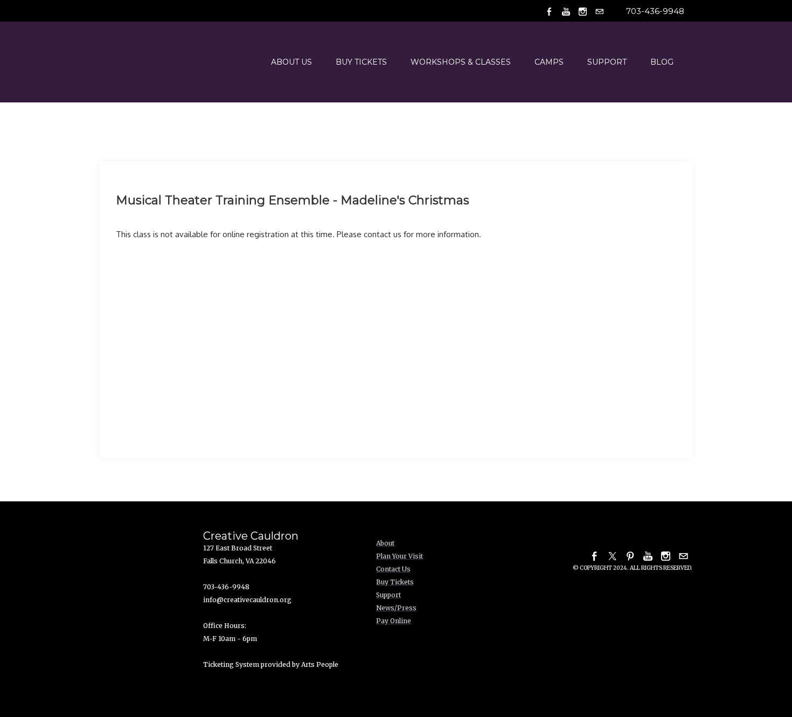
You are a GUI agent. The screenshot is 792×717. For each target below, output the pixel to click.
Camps (549, 62)
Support (607, 62)
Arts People (319, 664)
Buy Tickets (361, 62)
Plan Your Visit (399, 556)
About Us (291, 62)
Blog (661, 62)
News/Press (396, 608)
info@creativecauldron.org (247, 600)
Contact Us (393, 569)
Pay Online (393, 621)
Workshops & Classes (461, 62)
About (385, 543)
